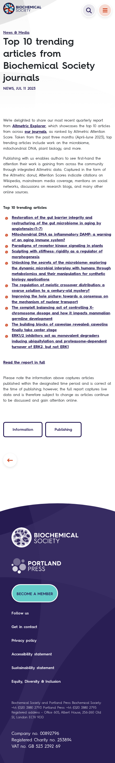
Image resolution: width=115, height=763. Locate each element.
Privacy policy (24, 640)
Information (23, 429)
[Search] (89, 10)
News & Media (16, 32)
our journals (36, 131)
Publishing (63, 429)
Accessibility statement (31, 654)
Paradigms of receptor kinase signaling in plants (57, 245)
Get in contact (24, 627)
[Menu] (105, 10)
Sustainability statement (32, 668)
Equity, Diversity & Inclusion (36, 681)
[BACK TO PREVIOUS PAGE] (10, 460)
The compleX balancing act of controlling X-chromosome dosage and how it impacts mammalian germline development (61, 313)
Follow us (20, 613)
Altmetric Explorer (29, 126)
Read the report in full (24, 362)
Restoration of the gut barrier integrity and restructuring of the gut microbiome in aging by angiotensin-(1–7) (56, 223)
